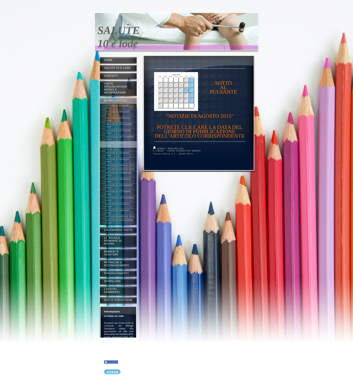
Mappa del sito (175, 148)
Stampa (160, 148)
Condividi (112, 362)
